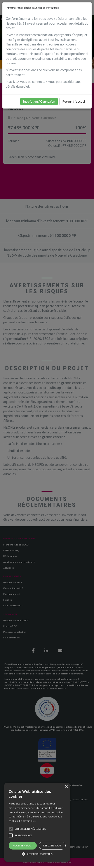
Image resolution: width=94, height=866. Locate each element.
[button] (37, 854)
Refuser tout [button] (52, 845)
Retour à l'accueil (73, 101)
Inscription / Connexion (39, 101)
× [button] (66, 786)
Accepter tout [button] (23, 845)
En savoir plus (27, 820)
